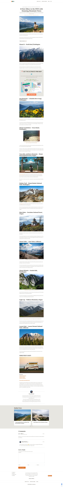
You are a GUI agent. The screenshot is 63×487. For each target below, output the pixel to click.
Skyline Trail (22, 203)
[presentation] (22, 415)
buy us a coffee (31, 478)
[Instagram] (50, 475)
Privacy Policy (14, 474)
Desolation (27, 259)
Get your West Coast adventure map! (24, 380)
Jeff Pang (30, 259)
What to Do (39, 1)
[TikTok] (51, 475)
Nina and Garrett (24, 441)
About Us (13, 473)
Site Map (13, 475)
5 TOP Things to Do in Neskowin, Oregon (40, 422)
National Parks (44, 1)
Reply (43, 433)
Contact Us (13, 472)
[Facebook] (48, 475)
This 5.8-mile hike (21, 174)
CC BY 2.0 (36, 259)
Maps (49, 1)
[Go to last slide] (15, 417)
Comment (19, 452)
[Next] (47, 417)
